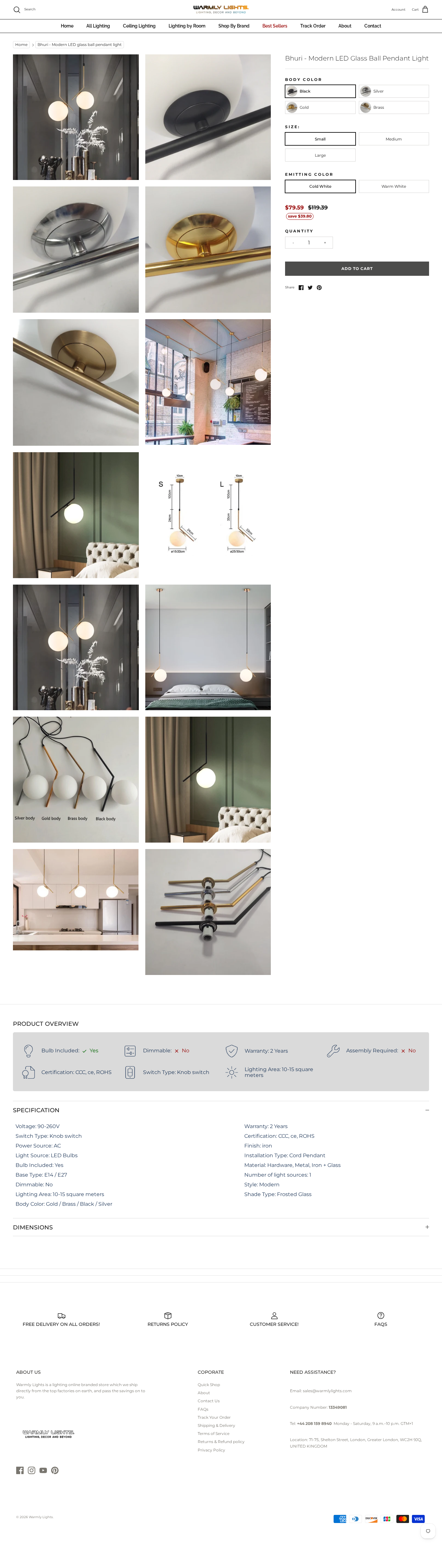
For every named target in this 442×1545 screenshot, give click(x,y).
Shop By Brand (233, 25)
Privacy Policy (211, 1450)
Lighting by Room (187, 25)
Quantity (299, 231)
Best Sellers (274, 25)
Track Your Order (214, 1417)
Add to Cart (357, 268)
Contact (372, 25)
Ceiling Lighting (139, 25)
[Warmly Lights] (221, 10)
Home (67, 25)
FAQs (203, 1409)
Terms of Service (213, 1433)
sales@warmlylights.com (327, 1390)
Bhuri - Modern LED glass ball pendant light (80, 44)
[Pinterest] (55, 1470)
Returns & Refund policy (221, 1441)
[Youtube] (43, 1470)
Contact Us (209, 1400)
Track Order (313, 25)
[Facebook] (20, 1470)
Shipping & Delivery (216, 1425)
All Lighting (98, 25)
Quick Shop (209, 1384)
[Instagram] (31, 1470)
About (344, 25)
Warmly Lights (41, 1517)
